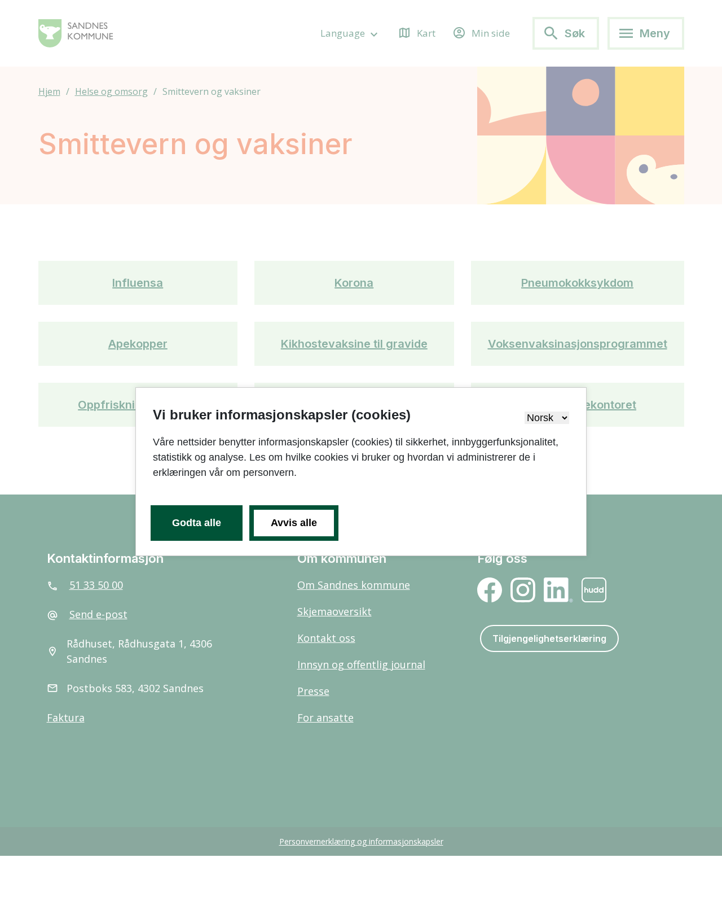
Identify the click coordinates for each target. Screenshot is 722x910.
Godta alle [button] (196, 522)
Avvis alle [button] (294, 522)
